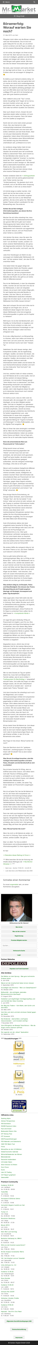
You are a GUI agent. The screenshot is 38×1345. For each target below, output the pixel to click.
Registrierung (19, 936)
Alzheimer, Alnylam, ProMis (10, 1298)
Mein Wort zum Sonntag (9, 1232)
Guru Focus (5, 1167)
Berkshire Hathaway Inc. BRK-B (11, 1238)
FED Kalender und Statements (11, 1141)
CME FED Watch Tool (8, 1144)
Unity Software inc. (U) (8, 1265)
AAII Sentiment (6, 1123)
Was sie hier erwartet (19, 931)
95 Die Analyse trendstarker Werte (12, 1252)
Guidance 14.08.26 (7, 1285)
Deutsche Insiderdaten (8, 1159)
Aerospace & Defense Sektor (10, 1198)
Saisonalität (5, 1177)
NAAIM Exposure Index (8, 1126)
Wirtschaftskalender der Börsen (11, 1154)
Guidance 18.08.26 (7, 1185)
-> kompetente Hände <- (21, 613)
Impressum (19, 1337)
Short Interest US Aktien (9, 1164)
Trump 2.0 (4, 1212)
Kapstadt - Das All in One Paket (11, 1311)
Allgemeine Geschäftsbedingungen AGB (19, 1321)
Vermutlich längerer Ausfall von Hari (13, 1205)
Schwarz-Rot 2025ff (7, 1291)
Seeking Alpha (5, 1118)
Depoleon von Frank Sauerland (19, 968)
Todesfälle (4, 1192)
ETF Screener (5, 1136)
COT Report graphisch (8, 1175)
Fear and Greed (6, 1129)
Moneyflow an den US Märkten (11, 1149)
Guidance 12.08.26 (7, 1271)
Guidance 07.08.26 (7, 1305)
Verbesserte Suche (19, 950)
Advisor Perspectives (8, 1121)
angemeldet (14, 884)
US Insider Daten (6, 1162)
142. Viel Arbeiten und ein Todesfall (12, 1258)
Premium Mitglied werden (19, 940)
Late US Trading (6, 1172)
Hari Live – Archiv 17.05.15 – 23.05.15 (18, 868)
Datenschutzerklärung (19, 1329)
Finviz (3, 1146)
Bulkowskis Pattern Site (9, 1131)
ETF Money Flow (6, 1134)
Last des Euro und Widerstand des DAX (19, 871)
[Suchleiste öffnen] (34, 2)
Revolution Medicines (8, 1218)
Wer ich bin (19, 927)
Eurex (3, 1170)
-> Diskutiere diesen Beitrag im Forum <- (17, 855)
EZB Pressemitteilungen (9, 1139)
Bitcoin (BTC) (5, 1225)
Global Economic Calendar (9, 1152)
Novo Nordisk (5, 1278)
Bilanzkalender (6, 1157)
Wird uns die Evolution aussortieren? (13, 1245)
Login (19, 955)
